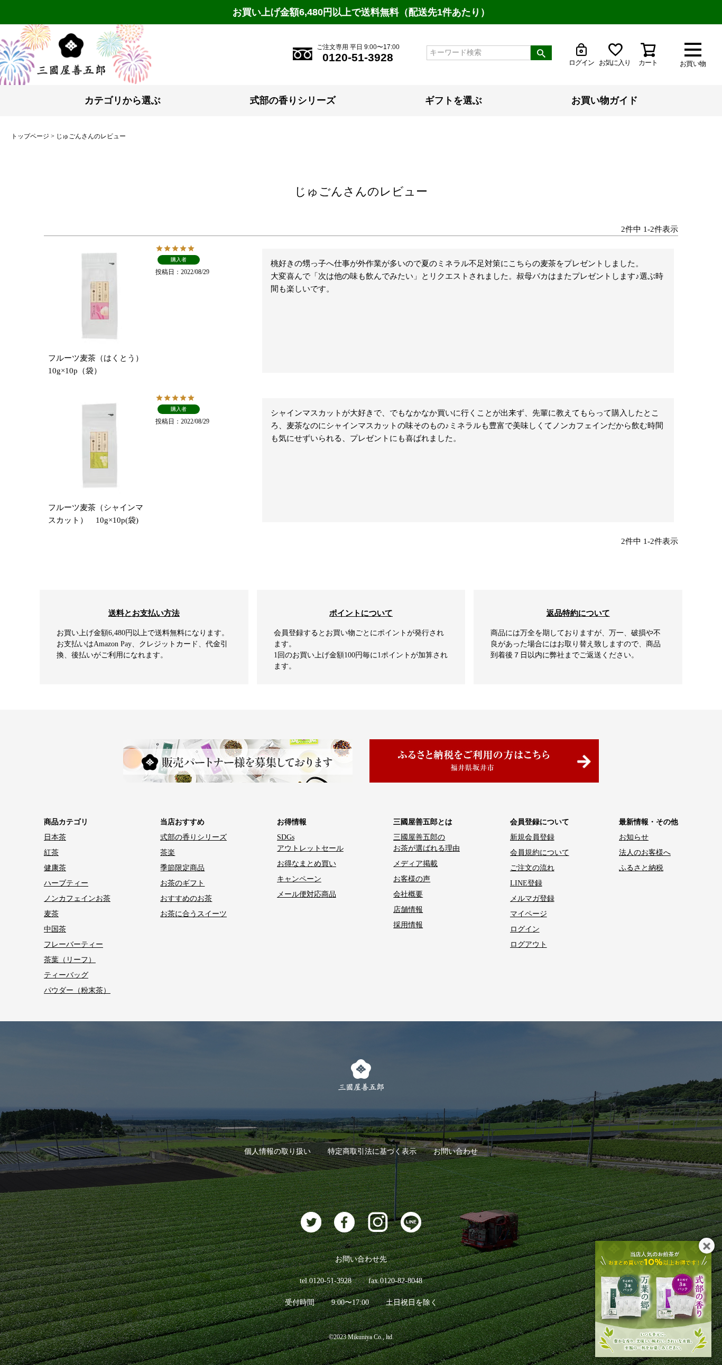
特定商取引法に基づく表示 (372, 1151)
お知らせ (634, 837)
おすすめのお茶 (186, 898)
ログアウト (528, 944)
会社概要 (408, 894)
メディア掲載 (415, 864)
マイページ (528, 914)
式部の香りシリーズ (293, 100)
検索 (541, 52)
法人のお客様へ (645, 852)
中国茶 (55, 929)
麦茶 (51, 914)
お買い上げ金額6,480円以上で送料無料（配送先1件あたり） (361, 12)
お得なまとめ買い (306, 864)
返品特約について (578, 612)
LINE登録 (526, 883)
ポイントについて (361, 612)
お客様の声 (411, 879)
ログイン (525, 929)
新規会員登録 (532, 837)
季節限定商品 (182, 868)
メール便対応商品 (306, 894)
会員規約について (539, 852)
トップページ (30, 136)
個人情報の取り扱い (277, 1151)
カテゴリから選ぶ (123, 100)
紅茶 (51, 852)
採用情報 (408, 925)
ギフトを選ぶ (453, 100)
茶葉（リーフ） (70, 960)
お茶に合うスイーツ (193, 914)
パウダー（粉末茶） (77, 990)
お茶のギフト (182, 883)
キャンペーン (299, 879)
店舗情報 (408, 910)
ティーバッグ (66, 975)
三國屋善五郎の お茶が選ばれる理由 (426, 842)
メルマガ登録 (532, 898)
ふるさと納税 (641, 868)
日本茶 (55, 837)
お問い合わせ (455, 1151)
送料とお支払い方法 (144, 612)
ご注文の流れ (532, 868)
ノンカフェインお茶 (77, 898)
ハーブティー (66, 883)
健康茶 (55, 868)
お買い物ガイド (604, 100)
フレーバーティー (73, 944)
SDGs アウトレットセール (310, 842)
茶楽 (167, 852)
